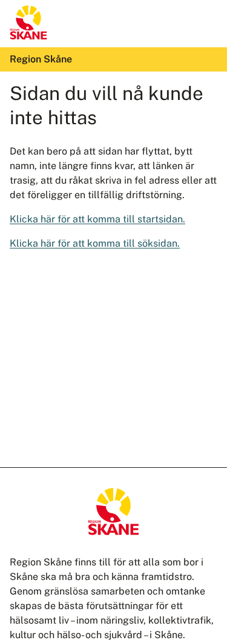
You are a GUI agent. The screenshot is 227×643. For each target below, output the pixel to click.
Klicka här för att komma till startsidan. (97, 219)
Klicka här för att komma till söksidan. (95, 243)
